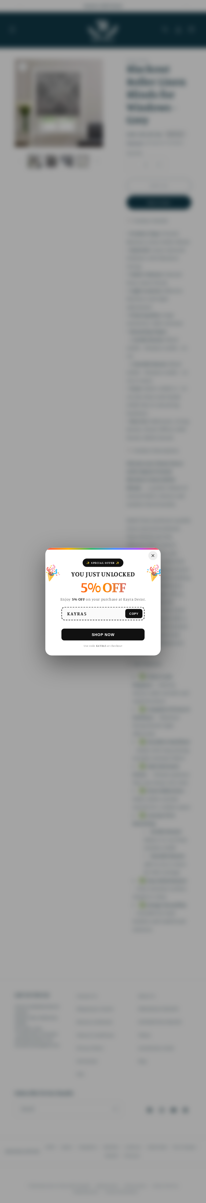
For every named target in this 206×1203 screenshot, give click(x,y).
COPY (133, 613)
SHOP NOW (103, 634)
